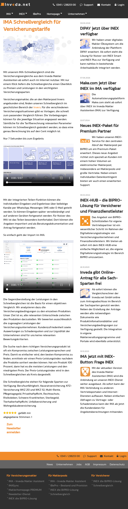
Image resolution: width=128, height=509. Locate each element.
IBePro (37, 14)
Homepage (53, 14)
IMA (8, 14)
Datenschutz (117, 464)
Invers (37, 107)
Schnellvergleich (60, 494)
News (50, 464)
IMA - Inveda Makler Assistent (26, 481)
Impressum (99, 464)
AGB (87, 464)
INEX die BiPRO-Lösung (23, 498)
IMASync (14, 485)
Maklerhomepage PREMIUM (25, 490)
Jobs (79, 464)
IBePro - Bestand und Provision (68, 485)
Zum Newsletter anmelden (14, 428)
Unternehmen (76, 14)
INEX (22, 14)
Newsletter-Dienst (19, 494)
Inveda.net (15, 4)
